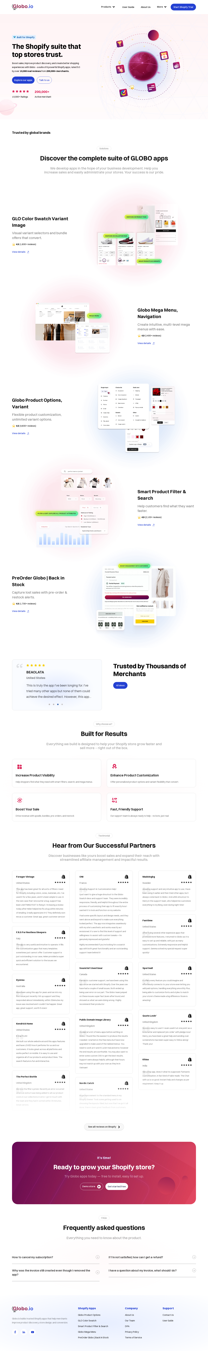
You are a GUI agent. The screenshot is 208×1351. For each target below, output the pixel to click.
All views (120, 685)
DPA (127, 1326)
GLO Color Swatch (87, 1320)
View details (18, 251)
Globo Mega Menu (87, 1331)
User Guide (168, 1320)
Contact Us (168, 1314)
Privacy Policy (132, 1331)
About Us (129, 1314)
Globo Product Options (89, 1314)
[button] (49, 704)
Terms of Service (133, 1337)
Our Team (130, 1320)
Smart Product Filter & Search (93, 1326)
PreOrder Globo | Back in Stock (93, 1337)
